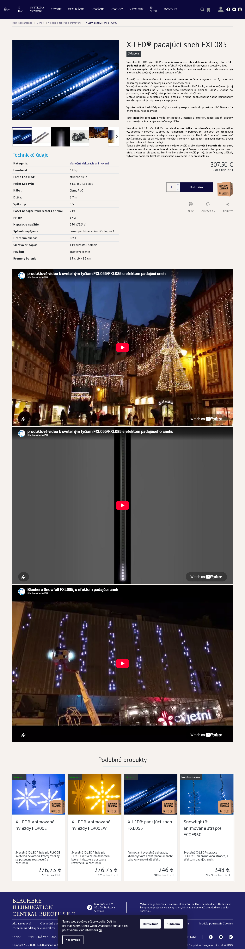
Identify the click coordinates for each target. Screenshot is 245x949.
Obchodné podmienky (54, 923)
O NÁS (16, 937)
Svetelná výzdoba (37, 9)
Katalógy (136, 9)
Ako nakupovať (21, 923)
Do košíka (196, 187)
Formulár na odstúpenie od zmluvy (33, 928)
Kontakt (170, 9)
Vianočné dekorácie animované (89, 163)
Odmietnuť (150, 924)
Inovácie (97, 9)
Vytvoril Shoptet (188, 945)
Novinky (117, 9)
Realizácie (76, 9)
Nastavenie (73, 939)
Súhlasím (173, 924)
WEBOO (228, 945)
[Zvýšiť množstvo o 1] (178, 185)
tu (100, 930)
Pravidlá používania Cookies (216, 923)
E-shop (153, 9)
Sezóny (56, 9)
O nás (20, 9)
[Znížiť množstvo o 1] (178, 189)
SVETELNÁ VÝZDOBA (42, 937)
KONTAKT (190, 937)
